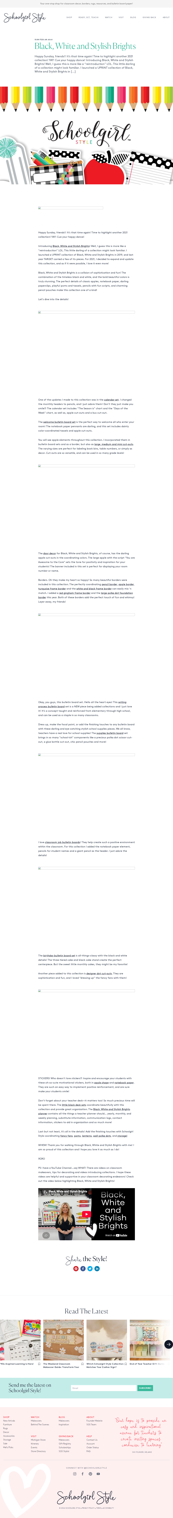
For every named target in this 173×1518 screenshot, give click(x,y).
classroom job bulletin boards (62, 842)
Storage (7, 1440)
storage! (122, 1136)
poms (77, 1136)
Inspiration (64, 1425)
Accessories (9, 1436)
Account (90, 1444)
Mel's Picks (8, 1447)
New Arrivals (9, 1421)
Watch (108, 17)
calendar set (111, 400)
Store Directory (38, 1451)
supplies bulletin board (110, 733)
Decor (6, 1432)
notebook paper (124, 1083)
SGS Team (91, 1425)
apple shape (101, 1083)
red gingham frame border (74, 593)
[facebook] (83, 1268)
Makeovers (36, 1421)
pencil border (109, 584)
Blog (133, 17)
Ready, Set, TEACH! (89, 17)
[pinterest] (76, 1268)
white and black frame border (94, 589)
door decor (49, 553)
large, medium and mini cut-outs (113, 444)
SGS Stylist (64, 1451)
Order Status (92, 1448)
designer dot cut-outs (99, 973)
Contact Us (91, 1440)
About (166, 17)
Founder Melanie (94, 1421)
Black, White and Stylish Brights (71, 246)
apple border (126, 584)
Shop (69, 17)
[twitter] (90, 1268)
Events (34, 1448)
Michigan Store (38, 1440)
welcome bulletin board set (59, 422)
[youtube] (98, 1473)
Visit (121, 17)
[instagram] (74, 1473)
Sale (5, 1444)
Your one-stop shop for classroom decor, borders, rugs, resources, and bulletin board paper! (86, 4)
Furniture (7, 1425)
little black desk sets (74, 1105)
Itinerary (35, 1444)
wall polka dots (102, 1136)
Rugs (5, 1428)
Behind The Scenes (40, 1425)
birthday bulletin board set (59, 956)
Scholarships (65, 1448)
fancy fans (66, 1136)
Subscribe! (145, 1388)
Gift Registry (65, 1444)
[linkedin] (97, 1268)
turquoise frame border (52, 589)
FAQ (88, 1451)
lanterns (87, 1136)
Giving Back (149, 17)
